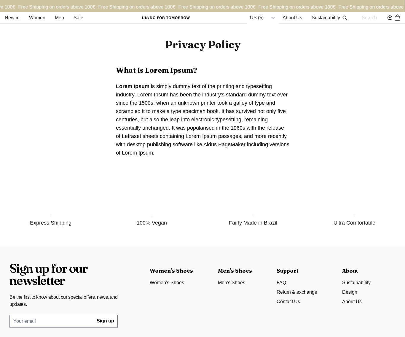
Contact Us (288, 301)
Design (349, 292)
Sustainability (326, 17)
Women (37, 17)
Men (59, 17)
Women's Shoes (167, 282)
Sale (78, 17)
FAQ (281, 282)
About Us (292, 17)
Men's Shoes (231, 282)
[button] (397, 18)
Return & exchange (297, 292)
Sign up (105, 320)
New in (12, 17)
